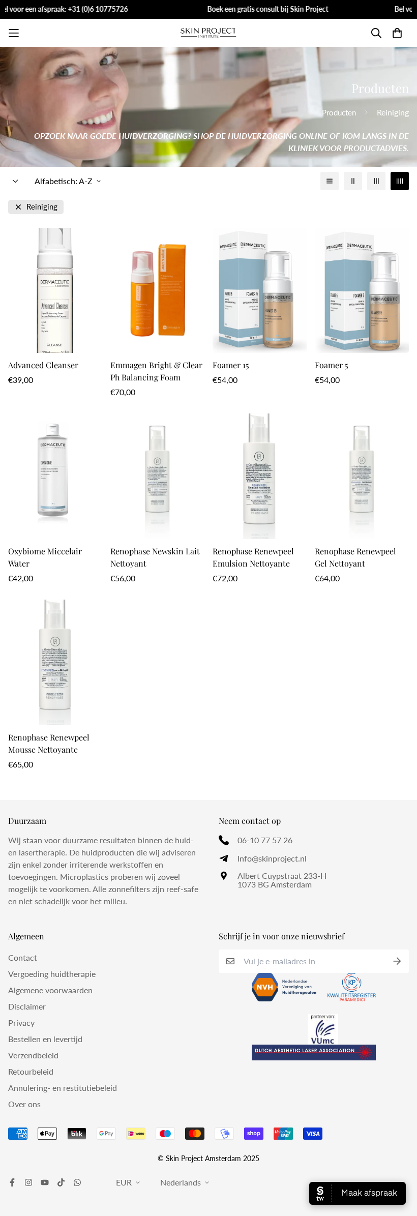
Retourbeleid (30, 1071)
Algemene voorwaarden (50, 990)
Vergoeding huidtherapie (52, 973)
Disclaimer (27, 1006)
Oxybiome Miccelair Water (45, 557)
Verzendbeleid (33, 1055)
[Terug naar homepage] (301, 112)
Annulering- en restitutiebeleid (62, 1087)
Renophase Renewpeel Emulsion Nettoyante (253, 557)
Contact (22, 957)
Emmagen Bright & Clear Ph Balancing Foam (156, 371)
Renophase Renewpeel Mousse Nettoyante (49, 743)
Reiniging (41, 207)
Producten (339, 112)
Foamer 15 (231, 365)
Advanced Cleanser (43, 365)
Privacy (21, 1022)
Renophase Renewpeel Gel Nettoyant (355, 557)
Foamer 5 (331, 365)
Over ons (24, 1104)
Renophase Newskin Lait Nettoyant (155, 557)
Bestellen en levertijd (45, 1039)
